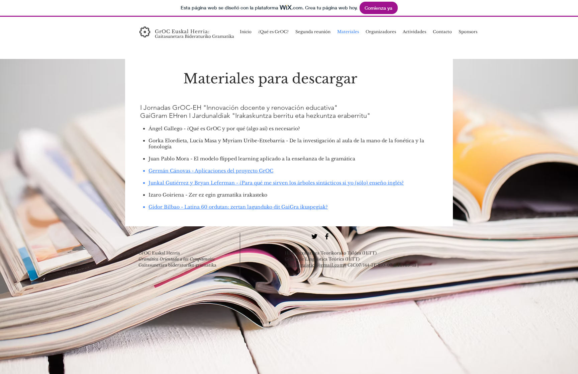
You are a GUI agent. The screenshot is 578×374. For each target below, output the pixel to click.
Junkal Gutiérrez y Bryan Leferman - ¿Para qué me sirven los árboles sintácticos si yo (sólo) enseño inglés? (276, 183)
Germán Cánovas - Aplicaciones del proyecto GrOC (211, 171)
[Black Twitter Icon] (314, 236)
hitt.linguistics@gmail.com (314, 265)
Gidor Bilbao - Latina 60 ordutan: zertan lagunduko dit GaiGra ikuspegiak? (238, 207)
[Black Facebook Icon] (327, 236)
